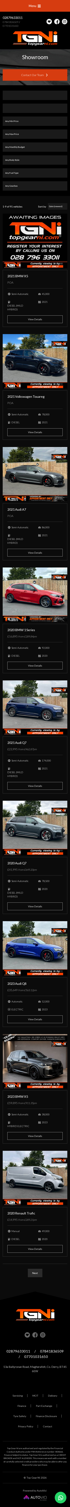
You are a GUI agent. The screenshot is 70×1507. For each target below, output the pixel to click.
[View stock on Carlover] (49, 21)
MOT (35, 1395)
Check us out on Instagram (64, 21)
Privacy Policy (25, 1426)
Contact (47, 1426)
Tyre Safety (19, 1416)
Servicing (18, 1395)
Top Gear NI (35, 38)
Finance (22, 1405)
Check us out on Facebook (57, 21)
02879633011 (12, 18)
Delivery (52, 1395)
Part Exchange (44, 1405)
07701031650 (10, 25)
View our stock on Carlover (27, 1335)
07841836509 (10, 22)
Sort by (42, 206)
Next (35, 1273)
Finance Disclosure (46, 1416)
